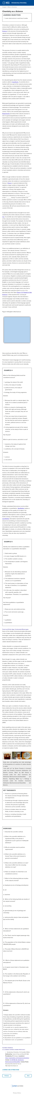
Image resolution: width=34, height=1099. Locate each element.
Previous (7, 1075)
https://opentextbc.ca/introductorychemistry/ (17, 1058)
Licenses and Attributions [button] (10, 1069)
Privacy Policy (17, 1093)
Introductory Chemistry (18, 3)
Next (28, 1075)
